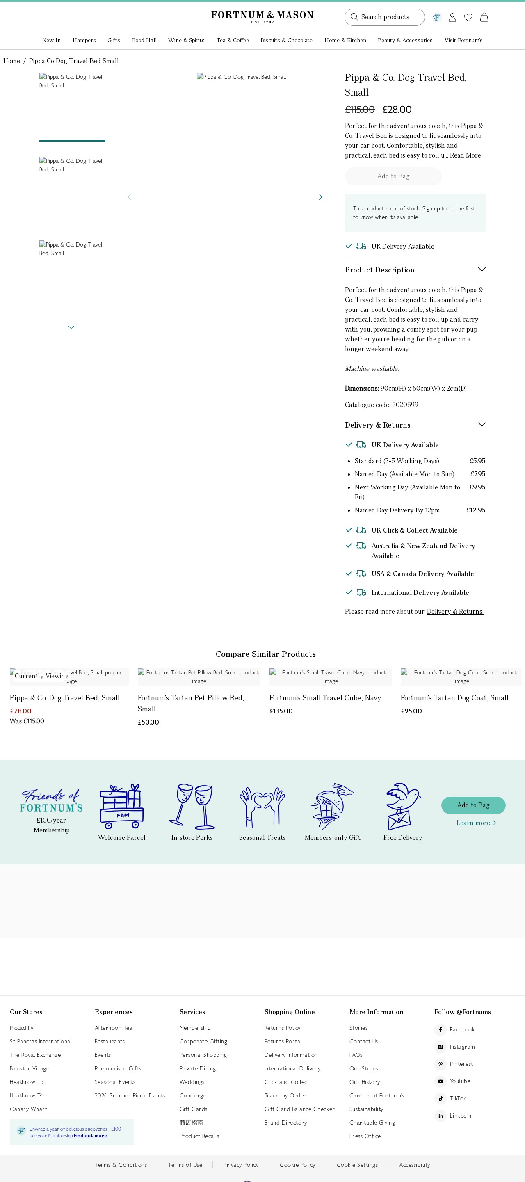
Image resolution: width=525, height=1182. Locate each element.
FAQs (356, 1055)
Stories (358, 1027)
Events (103, 1055)
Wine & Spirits (186, 40)
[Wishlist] (468, 18)
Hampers (84, 40)
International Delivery (293, 1068)
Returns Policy (283, 1027)
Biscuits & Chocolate (286, 40)
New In (51, 40)
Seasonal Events (115, 1082)
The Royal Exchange (35, 1055)
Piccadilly (21, 1027)
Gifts (113, 40)
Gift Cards (194, 1109)
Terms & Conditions (121, 1164)
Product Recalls (199, 1136)
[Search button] (354, 17)
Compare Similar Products (266, 654)
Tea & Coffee (233, 40)
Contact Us (363, 1041)
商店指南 (191, 1122)
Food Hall (144, 40)
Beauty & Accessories (405, 40)
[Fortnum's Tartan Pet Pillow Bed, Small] (199, 677)
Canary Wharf (28, 1109)
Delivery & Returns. (455, 611)
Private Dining (198, 1068)
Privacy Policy (241, 1164)
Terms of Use (185, 1164)
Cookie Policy (297, 1164)
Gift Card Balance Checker (300, 1109)
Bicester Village (29, 1068)
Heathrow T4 (26, 1095)
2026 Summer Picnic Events (130, 1095)
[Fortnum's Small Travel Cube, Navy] (330, 677)
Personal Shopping (203, 1055)
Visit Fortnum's (464, 40)
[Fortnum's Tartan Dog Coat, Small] (462, 677)
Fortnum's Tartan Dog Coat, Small (455, 697)
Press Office (365, 1136)
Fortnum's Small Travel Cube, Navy (325, 697)
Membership (195, 1027)
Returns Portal (283, 1041)
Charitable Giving (372, 1122)
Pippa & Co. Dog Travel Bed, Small (65, 697)
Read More (465, 155)
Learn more (473, 822)
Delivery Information (291, 1055)
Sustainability (366, 1109)
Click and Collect (287, 1082)
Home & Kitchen (345, 40)
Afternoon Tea (114, 1027)
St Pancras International (41, 1041)
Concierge (193, 1095)
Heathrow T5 (27, 1082)
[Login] (452, 16)
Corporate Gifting (204, 1041)
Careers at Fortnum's (376, 1095)
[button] (466, 7)
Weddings (192, 1082)
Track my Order (285, 1095)
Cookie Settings (357, 1164)
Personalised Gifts (118, 1068)
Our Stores (364, 1068)
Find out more (90, 1136)
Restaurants (110, 1041)
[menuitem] (52, 41)
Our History (364, 1082)
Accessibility (414, 1164)
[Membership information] (437, 16)
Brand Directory (286, 1122)
